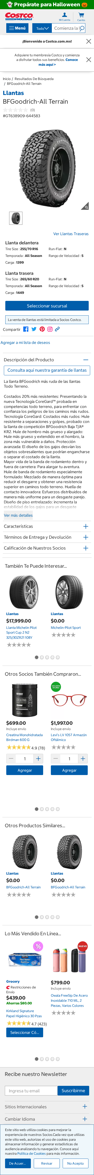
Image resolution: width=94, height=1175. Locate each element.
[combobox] (42, 28)
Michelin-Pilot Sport (66, 627)
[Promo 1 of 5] (36, 658)
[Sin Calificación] (16, 110)
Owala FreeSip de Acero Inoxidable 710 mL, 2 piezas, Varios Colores (69, 1000)
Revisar (46, 1163)
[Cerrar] (88, 41)
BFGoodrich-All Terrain (24, 83)
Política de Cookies (31, 1153)
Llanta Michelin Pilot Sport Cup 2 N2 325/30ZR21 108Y (21, 632)
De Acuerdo (18, 1163)
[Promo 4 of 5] (52, 658)
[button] (82, 28)
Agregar (25, 770)
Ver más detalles (18, 515)
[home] (19, 16)
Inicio (7, 79)
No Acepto (75, 1163)
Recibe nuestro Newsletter (36, 1074)
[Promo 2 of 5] (42, 658)
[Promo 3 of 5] (47, 658)
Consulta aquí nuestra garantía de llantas (47, 370)
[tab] (47, 1106)
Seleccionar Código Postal (26, 1032)
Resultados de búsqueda (34, 79)
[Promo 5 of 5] (58, 658)
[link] (26, 329)
